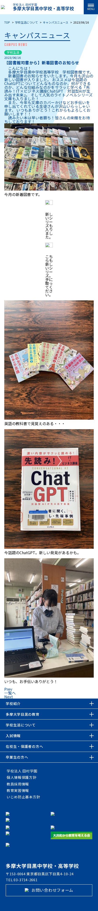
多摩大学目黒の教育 (22, 714)
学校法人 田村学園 (22, 770)
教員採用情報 (18, 783)
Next (8, 697)
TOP (7, 22)
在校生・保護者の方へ (24, 746)
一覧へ (10, 693)
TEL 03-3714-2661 (21, 880)
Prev (8, 689)
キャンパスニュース (55, 22)
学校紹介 (13, 703)
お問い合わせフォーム (51, 890)
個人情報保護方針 (22, 777)
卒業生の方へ (17, 757)
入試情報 (13, 735)
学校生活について (26, 22)
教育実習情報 (18, 790)
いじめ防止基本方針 (23, 796)
